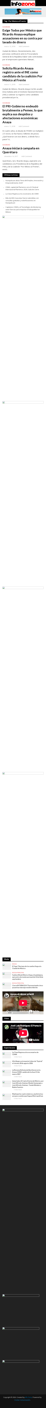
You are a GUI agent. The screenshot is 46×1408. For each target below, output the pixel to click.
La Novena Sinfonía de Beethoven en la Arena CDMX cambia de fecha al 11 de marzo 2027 (26, 1072)
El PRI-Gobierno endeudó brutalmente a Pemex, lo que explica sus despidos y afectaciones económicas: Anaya (22, 114)
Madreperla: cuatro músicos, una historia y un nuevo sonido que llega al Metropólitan (27, 1095)
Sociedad (6, 27)
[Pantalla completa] (40, 1013)
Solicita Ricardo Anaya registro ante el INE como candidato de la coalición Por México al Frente (22, 74)
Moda (14, 964)
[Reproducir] (6, 1013)
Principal (20, 972)
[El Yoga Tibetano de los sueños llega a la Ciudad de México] (6, 966)
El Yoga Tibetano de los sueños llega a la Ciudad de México (26, 967)
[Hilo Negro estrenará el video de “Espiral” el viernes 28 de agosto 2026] (6, 1064)
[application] (23, 1002)
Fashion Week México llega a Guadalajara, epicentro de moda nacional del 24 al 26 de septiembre (27, 977)
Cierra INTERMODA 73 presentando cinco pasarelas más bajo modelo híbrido (27, 986)
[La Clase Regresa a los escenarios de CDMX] (6, 1055)
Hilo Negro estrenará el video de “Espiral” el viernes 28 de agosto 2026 (27, 1062)
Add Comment (24, 46)
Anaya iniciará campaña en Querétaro (20, 150)
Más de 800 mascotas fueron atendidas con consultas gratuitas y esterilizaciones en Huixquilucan (22, 200)
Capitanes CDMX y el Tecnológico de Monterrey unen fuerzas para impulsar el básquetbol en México (23, 209)
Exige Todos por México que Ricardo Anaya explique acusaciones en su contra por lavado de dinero (22, 36)
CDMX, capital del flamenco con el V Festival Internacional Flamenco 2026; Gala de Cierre (22, 188)
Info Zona (28, 1397)
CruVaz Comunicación (22, 1400)
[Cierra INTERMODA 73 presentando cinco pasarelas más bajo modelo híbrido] (6, 986)
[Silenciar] (35, 1013)
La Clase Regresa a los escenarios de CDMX (22, 194)
